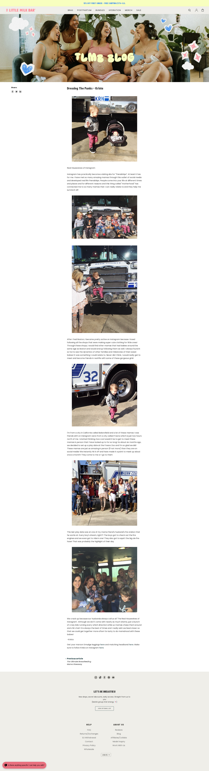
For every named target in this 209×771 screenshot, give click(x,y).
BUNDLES (100, 10)
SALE (138, 10)
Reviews (119, 730)
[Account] (196, 10)
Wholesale (89, 749)
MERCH (128, 10)
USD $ (105, 755)
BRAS (70, 10)
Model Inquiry (119, 741)
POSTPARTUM (84, 10)
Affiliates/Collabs (119, 737)
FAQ (89, 730)
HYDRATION (115, 10)
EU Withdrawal (89, 737)
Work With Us (118, 745)
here (102, 644)
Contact (89, 741)
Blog (119, 733)
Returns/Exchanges (89, 733)
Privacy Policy (89, 745)
